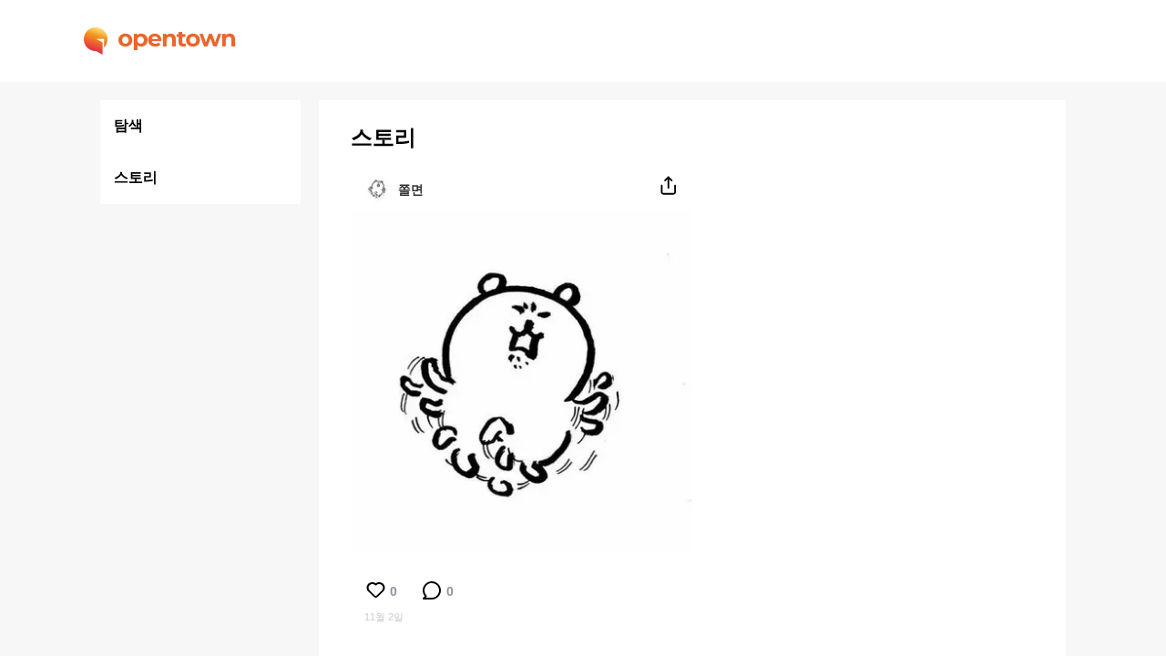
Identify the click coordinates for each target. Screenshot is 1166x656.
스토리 (136, 177)
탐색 (128, 125)
